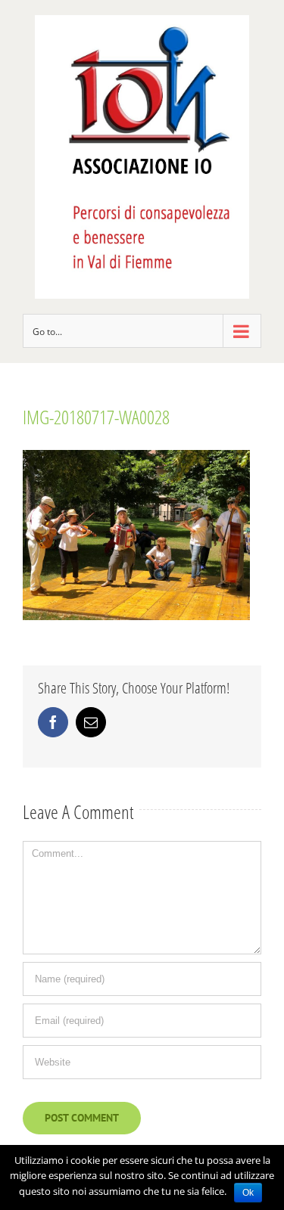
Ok (248, 1192)
